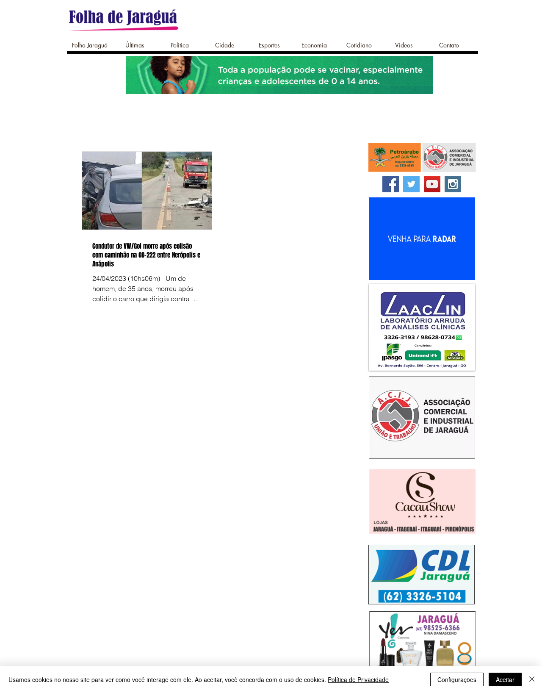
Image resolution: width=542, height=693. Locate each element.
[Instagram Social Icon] (453, 184)
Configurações (456, 679)
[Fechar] (532, 679)
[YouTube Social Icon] (432, 184)
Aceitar (505, 679)
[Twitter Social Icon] (411, 184)
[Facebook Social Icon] (390, 184)
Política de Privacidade (358, 679)
